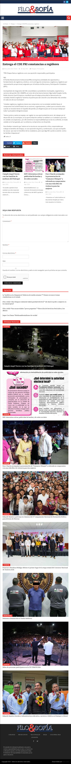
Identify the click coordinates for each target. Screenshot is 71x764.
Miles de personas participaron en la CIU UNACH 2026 (22, 667)
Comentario (7, 221)
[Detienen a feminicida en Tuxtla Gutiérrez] (35, 595)
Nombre (6, 245)
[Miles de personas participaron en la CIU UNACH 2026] (35, 644)
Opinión (34, 737)
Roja (45, 734)
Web (4, 261)
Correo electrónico (9, 253)
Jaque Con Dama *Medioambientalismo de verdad (20, 315)
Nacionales (35, 734)
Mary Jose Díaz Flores (11, 69)
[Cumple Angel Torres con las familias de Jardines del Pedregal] (12, 165)
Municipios (8, 615)
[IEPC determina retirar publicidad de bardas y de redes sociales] (34, 165)
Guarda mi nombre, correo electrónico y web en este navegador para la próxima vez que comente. (35, 270)
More (35, 143)
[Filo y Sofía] (35, 9)
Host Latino (65, 761)
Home (6, 24)
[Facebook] (64, 2)
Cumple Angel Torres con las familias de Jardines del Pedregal (11, 176)
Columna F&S (55, 734)
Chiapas (13, 24)
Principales (40, 69)
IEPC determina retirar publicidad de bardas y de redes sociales (33, 176)
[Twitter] (67, 2)
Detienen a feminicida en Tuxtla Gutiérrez (17, 618)
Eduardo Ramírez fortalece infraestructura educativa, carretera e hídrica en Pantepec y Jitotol (35, 716)
